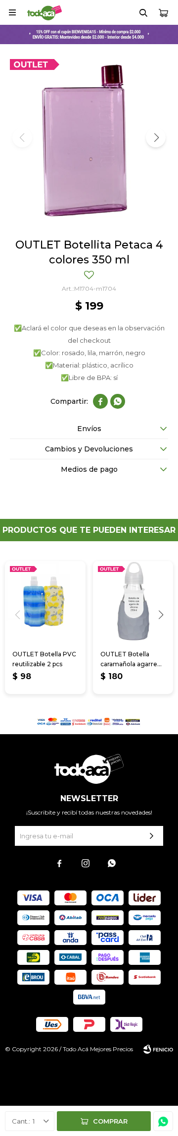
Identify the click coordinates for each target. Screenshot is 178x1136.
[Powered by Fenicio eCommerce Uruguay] (158, 1049)
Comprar (110, 1121)
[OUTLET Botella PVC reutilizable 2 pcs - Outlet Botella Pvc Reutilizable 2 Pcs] (45, 601)
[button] (143, 12)
